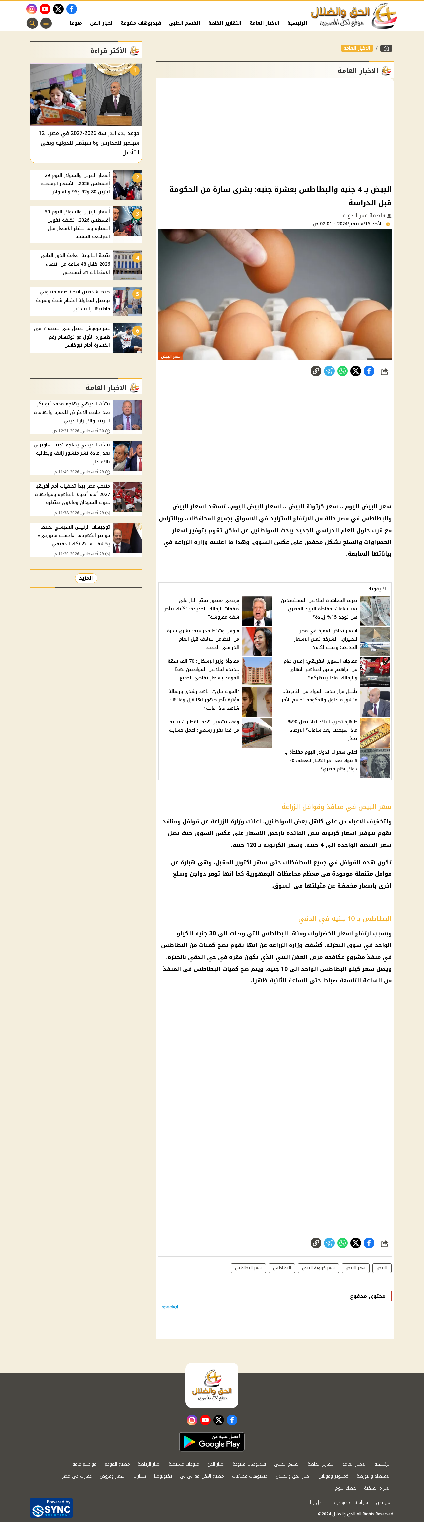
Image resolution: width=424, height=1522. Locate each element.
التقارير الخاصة (225, 23)
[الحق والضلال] (386, 48)
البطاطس (282, 1268)
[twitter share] (355, 371)
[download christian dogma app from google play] (212, 1442)
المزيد (86, 578)
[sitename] (212, 1385)
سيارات (139, 1476)
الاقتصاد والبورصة (373, 1476)
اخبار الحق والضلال (293, 1476)
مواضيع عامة (84, 1464)
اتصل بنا (318, 1502)
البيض (382, 1268)
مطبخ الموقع (117, 1464)
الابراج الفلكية (377, 1488)
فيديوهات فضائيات (250, 1476)
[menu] (46, 23)
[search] (32, 23)
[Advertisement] (275, 130)
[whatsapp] (316, 371)
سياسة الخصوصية (351, 1502)
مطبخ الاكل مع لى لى (202, 1476)
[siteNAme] (354, 16)
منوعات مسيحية (184, 1464)
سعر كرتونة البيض (318, 1268)
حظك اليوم (345, 1488)
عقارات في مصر (77, 1476)
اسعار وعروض (113, 1476)
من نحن (383, 1502)
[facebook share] (369, 371)
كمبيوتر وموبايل (333, 1476)
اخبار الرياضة (149, 1464)
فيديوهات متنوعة (141, 23)
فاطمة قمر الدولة (365, 215)
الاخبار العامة (264, 23)
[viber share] (329, 371)
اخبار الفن (101, 23)
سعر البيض (355, 1268)
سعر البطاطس (248, 1268)
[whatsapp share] (342, 371)
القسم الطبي (184, 23)
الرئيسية (297, 23)
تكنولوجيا (163, 1476)
